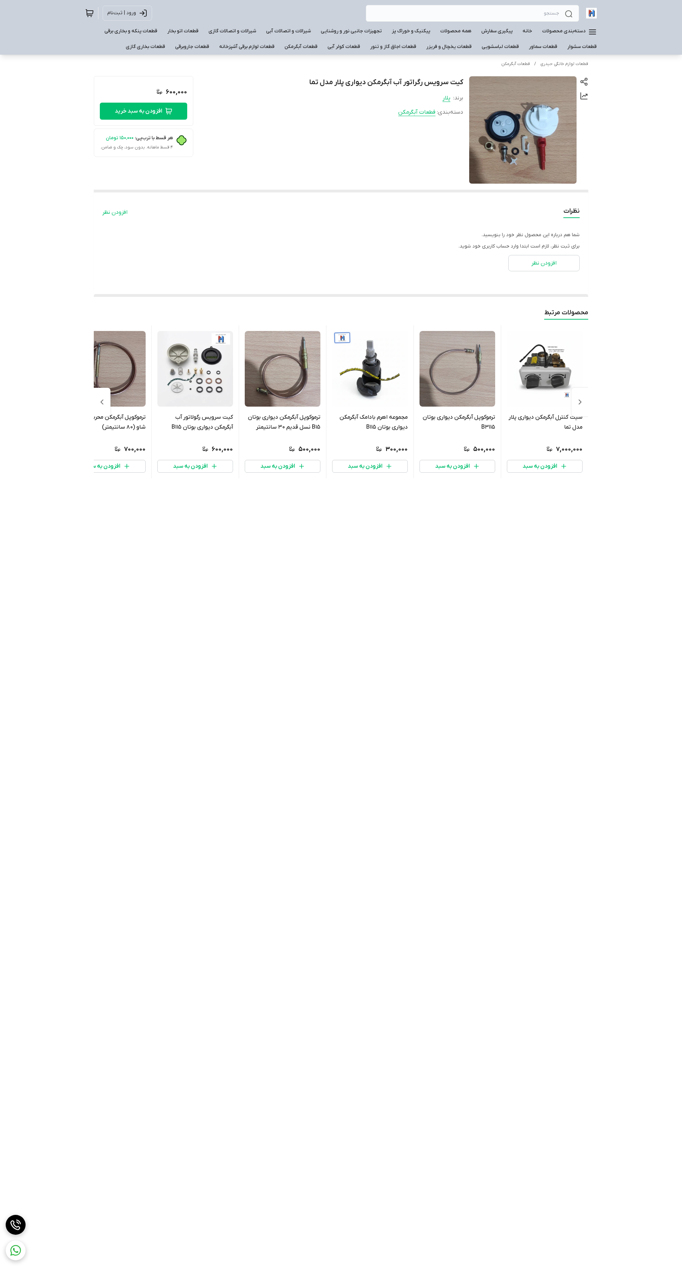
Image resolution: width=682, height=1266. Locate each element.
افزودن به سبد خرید (138, 111)
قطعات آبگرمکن (515, 64)
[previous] (580, 402)
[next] (101, 402)
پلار (446, 98)
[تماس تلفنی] (16, 1225)
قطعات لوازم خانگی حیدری (564, 64)
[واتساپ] (16, 1250)
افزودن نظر (115, 212)
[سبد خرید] (89, 13)
